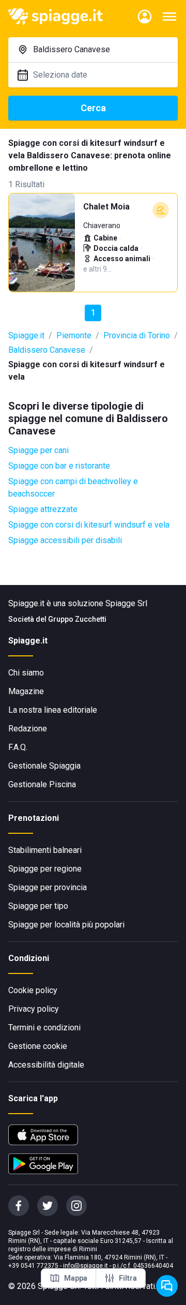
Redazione (27, 728)
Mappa (75, 1278)
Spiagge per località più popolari (66, 924)
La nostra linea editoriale (52, 710)
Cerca (93, 107)
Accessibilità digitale (46, 1065)
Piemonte (73, 335)
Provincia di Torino (136, 335)
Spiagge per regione (45, 869)
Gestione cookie (37, 1046)
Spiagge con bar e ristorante (59, 466)
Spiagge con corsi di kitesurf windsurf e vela (88, 525)
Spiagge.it (26, 335)
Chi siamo (26, 673)
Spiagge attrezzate (43, 509)
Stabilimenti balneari (45, 850)
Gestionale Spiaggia (44, 766)
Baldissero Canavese (46, 350)
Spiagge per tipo (38, 906)
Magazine (26, 691)
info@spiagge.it (85, 1265)
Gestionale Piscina (42, 784)
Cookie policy (32, 990)
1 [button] (93, 313)
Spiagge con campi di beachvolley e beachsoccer (73, 487)
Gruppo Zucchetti (77, 619)
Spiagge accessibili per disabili (65, 540)
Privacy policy (33, 1009)
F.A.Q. (17, 747)
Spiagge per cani (38, 450)
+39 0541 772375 (33, 1265)
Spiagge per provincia (47, 887)
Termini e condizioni (44, 1027)
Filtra (128, 1278)
